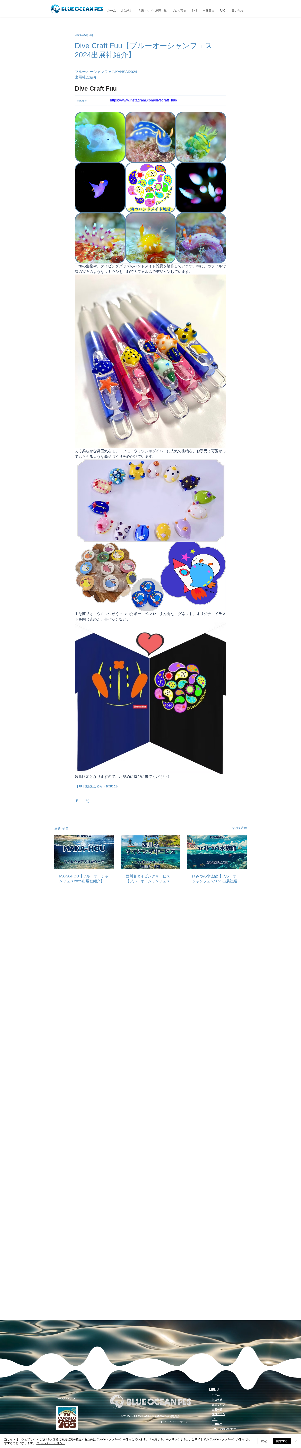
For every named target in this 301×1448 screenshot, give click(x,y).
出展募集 (217, 1424)
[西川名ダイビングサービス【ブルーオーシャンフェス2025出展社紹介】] (150, 852)
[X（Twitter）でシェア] (87, 801)
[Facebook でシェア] (77, 801)
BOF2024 (112, 786)
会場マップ (218, 1404)
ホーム (216, 1394)
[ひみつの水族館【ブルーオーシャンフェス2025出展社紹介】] (217, 852)
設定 (264, 1441)
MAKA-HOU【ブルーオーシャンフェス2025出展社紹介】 (84, 878)
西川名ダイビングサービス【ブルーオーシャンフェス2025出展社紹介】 (148, 879)
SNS (214, 1419)
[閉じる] (296, 1441)
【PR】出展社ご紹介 (89, 786)
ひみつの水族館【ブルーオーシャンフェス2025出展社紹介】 (216, 879)
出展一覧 (217, 1409)
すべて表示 (239, 827)
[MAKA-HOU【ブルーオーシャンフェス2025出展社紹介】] (84, 852)
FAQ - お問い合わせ (224, 1429)
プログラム (218, 1414)
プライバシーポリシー (50, 1443)
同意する (282, 1441)
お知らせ (217, 1399)
